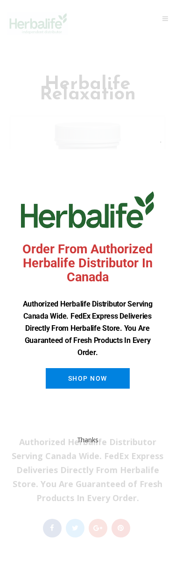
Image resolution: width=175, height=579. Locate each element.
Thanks (87, 439)
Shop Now (87, 378)
